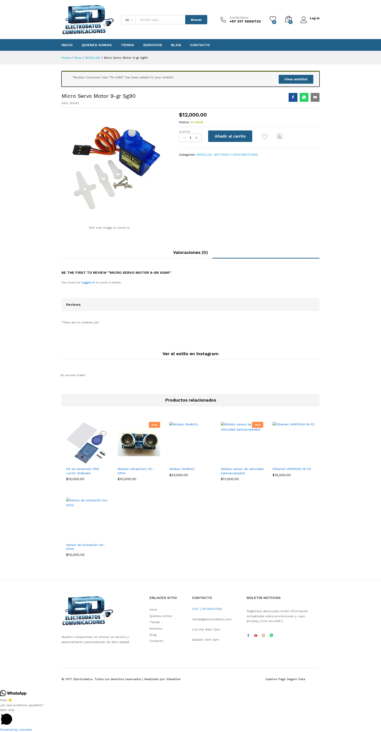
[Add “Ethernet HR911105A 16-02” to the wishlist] (297, 459)
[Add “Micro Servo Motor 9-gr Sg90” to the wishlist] (265, 136)
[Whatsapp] (271, 635)
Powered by (16, 729)
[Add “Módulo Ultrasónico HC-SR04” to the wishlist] (143, 459)
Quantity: (184, 131)
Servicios (152, 45)
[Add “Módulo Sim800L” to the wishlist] (194, 459)
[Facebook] (248, 635)
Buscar (196, 19)
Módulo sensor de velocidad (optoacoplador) (242, 471)
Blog (176, 45)
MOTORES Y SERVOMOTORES (236, 154)
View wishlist (296, 79)
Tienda (127, 45)
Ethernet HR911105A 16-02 (292, 469)
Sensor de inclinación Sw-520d (85, 547)
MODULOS (204, 154)
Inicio (67, 45)
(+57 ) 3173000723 (206, 609)
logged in (88, 282)
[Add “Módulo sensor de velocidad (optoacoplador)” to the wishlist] (246, 459)
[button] (279, 136)
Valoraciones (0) (190, 252)
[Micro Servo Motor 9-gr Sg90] (293, 97)
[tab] (190, 254)
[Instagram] (263, 636)
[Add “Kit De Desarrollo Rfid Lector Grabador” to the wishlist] (91, 459)
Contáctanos (239, 17)
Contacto (200, 45)
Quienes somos (97, 45)
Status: (184, 122)
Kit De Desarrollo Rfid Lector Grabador (82, 471)
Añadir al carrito (230, 136)
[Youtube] (256, 635)
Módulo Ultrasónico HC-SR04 (136, 471)
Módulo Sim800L (182, 469)
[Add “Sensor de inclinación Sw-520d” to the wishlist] (91, 535)
